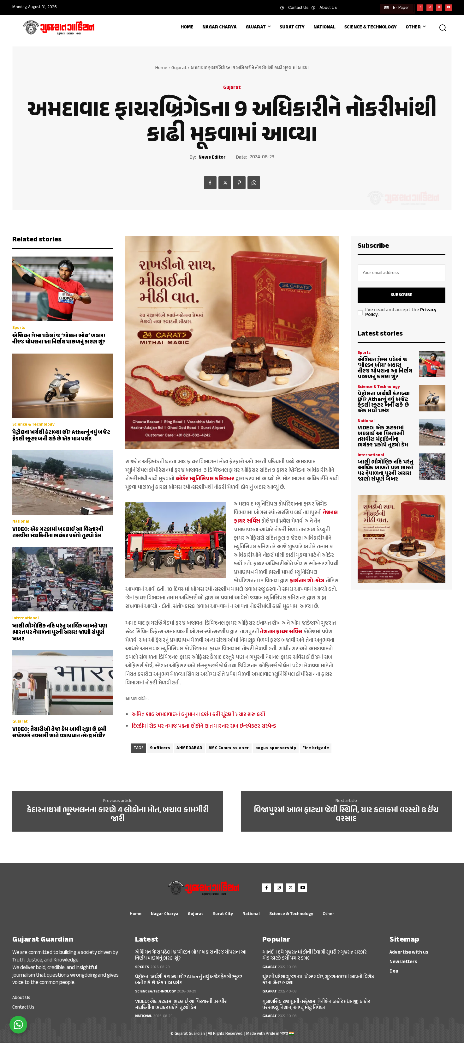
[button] (442, 27)
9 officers (160, 748)
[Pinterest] (239, 182)
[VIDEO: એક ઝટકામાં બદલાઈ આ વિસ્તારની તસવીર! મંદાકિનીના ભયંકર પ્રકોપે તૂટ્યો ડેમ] (62, 482)
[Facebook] (420, 7)
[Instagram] (429, 7)
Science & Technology (33, 425)
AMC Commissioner (229, 748)
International (25, 618)
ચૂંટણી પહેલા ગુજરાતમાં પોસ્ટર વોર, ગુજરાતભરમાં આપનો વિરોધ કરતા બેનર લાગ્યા (318, 980)
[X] (439, 7)
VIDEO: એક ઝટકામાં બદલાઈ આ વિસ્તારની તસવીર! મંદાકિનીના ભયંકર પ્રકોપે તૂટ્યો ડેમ (57, 532)
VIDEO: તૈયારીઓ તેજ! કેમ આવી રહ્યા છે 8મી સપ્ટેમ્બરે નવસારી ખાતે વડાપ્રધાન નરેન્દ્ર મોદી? (59, 732)
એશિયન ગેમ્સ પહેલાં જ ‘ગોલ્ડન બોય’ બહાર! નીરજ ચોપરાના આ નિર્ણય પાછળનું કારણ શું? (58, 339)
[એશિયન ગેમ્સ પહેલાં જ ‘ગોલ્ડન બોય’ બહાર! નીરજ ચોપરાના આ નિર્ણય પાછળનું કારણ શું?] (62, 289)
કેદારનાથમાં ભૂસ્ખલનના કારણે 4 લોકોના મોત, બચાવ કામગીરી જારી (118, 815)
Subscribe (402, 295)
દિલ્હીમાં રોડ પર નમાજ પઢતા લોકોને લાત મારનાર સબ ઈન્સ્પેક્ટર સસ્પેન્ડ (204, 726)
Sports (18, 328)
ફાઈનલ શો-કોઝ (307, 581)
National (20, 522)
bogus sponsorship (275, 748)
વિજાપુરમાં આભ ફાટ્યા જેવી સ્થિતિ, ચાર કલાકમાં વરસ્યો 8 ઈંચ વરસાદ (346, 815)
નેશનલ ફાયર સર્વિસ (281, 632)
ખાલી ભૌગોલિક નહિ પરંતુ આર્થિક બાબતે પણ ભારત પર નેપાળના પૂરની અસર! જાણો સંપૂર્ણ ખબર (59, 632)
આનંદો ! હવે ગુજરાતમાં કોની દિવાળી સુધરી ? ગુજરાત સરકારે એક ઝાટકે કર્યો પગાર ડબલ (314, 955)
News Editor (212, 158)
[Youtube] (448, 7)
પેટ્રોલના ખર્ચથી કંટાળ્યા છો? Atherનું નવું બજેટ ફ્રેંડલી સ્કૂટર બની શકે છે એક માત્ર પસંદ (61, 435)
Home (161, 68)
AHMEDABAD (189, 748)
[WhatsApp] (253, 182)
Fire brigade (315, 748)
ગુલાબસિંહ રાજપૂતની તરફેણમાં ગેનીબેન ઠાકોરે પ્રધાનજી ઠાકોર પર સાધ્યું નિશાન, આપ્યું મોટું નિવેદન (316, 1005)
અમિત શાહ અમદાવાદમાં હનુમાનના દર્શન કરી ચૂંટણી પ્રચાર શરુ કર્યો (198, 714)
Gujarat (179, 68)
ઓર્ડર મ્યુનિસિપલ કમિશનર (204, 479)
